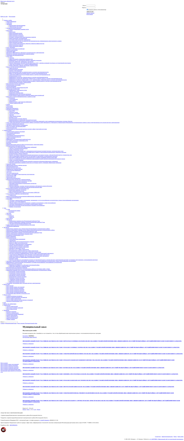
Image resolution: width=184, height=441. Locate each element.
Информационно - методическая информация (20, 101)
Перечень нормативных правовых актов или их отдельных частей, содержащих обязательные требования (35, 162)
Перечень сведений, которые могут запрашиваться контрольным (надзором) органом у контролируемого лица (36, 151)
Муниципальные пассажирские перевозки (16, 267)
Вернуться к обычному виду (8, 1)
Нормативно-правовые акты (16, 92)
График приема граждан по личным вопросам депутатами (20, 224)
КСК (4, 302)
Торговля (11, 114)
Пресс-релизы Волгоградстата (16, 191)
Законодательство (13, 68)
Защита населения (10, 138)
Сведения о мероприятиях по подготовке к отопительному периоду (26, 204)
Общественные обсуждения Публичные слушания (21, 241)
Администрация (7, 130)
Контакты (8, 143)
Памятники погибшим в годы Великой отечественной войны (24, 265)
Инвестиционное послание (16, 42)
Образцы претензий (14, 91)
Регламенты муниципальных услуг (15, 235)
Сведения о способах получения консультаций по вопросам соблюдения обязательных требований (33, 161)
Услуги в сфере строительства (13, 298)
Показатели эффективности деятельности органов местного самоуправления (25, 52)
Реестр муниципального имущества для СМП (20, 180)
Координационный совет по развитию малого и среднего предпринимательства (29, 72)
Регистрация (90, 14)
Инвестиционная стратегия (16, 34)
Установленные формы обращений (14, 314)
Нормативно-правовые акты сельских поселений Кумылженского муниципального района (28, 270)
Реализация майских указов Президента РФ (17, 87)
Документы (9, 219)
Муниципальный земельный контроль (15, 145)
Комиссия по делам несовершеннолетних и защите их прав (20, 96)
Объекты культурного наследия (14, 263)
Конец (38, 409)
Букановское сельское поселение (17, 272)
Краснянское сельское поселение (17, 275)
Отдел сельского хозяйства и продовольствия (17, 193)
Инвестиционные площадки (16, 44)
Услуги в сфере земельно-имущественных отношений (19, 300)
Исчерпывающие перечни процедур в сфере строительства (23, 250)
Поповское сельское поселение (16, 278)
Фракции (11, 215)
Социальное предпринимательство (15, 55)
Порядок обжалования (11, 315)
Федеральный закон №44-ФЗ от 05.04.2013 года (18, 293)
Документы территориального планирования (20, 244)
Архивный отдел (10, 134)
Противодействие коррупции (13, 167)
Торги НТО (12, 111)
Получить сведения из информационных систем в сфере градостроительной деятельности (31, 253)
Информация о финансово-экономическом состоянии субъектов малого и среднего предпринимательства (35, 81)
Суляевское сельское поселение (17, 280)
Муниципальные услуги (15, 76)
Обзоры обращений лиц (12, 316)
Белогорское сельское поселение (17, 271)
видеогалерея (9, 107)
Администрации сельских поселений (15, 131)
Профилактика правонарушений (14, 169)
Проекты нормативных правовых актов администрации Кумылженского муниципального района (30, 230)
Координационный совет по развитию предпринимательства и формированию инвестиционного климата (35, 41)
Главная (2, 323)
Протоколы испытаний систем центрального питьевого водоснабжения (26, 205)
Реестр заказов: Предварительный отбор (16, 292)
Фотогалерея (9, 105)
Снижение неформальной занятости (15, 123)
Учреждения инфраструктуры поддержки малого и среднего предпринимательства (29, 74)
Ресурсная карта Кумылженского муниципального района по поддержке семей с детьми (28, 268)
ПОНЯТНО (31, 335)
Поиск (175, 436)
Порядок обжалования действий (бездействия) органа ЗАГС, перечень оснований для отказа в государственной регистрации (40, 63)
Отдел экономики (10, 47)
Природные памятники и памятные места (19, 266)
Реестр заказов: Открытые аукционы (15, 289)
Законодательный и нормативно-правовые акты (21, 59)
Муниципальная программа (16, 69)
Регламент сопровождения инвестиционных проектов (22, 37)
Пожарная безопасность (12, 166)
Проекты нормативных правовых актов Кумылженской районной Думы (27, 222)
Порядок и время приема (12, 313)
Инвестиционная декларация (16, 35)
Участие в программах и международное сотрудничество (20, 174)
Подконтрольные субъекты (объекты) (18, 153)
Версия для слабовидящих (9, 303)
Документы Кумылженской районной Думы (20, 223)
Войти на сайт (4, 16)
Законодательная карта (11, 318)
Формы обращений (11, 236)
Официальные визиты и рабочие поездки (16, 165)
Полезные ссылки (13, 112)
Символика (9, 22)
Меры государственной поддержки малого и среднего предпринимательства (28, 73)
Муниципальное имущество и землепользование (18, 179)
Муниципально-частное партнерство (15, 83)
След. (35, 409)
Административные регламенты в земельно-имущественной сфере (25, 187)
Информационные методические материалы (20, 94)
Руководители (6, 305)
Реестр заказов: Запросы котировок (15, 288)
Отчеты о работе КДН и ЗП (16, 103)
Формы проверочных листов (16, 149)
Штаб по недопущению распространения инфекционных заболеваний (23, 196)
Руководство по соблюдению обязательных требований (22, 147)
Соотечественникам (11, 86)
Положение (12, 98)
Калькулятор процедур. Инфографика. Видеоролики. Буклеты (24, 257)
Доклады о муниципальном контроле (18, 148)
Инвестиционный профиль (16, 46)
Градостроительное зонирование (17, 239)
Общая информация (11, 21)
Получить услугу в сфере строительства (19, 249)
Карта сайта (180, 436)
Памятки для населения (15, 206)
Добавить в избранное (28, 343)
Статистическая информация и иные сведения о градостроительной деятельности (29, 254)
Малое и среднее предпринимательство (16, 66)
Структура (9, 171)
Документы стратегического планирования (17, 125)
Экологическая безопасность (13, 178)
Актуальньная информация (13, 133)
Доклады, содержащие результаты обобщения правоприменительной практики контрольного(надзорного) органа (37, 158)
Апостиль (11, 57)
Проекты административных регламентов (16, 297)
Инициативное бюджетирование (17, 25)
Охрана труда (12, 195)
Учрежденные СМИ (11, 175)
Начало (24, 409)
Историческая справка (14, 210)
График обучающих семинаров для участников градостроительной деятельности (29, 256)
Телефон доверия (10, 319)
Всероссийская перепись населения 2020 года (17, 188)
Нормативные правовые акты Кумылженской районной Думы (24, 221)
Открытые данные (10, 164)
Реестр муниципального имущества (18, 182)
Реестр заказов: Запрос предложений (15, 287)
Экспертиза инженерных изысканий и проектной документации (25, 252)
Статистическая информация (13, 170)
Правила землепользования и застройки (19, 245)
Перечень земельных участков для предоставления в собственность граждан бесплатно (30, 186)
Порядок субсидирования (15, 70)
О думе (8, 209)
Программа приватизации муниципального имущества (22, 183)
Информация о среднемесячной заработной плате (18, 139)
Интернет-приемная (11, 311)
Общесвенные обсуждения (15, 26)
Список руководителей (12, 306)
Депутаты (8, 213)
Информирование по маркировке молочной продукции (23, 120)
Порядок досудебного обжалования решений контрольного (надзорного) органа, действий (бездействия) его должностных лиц (40, 155)
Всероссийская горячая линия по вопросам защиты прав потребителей (26, 95)
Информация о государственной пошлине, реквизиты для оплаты (25, 60)
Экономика (9, 24)
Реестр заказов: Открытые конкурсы (15, 291)
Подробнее (25, 335)
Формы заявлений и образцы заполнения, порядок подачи (23, 65)
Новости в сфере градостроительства (18, 243)
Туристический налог (11, 127)
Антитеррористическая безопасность (15, 135)
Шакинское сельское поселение (17, 281)
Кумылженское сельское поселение (17, 276)
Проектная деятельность (12, 108)
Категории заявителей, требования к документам (21, 61)
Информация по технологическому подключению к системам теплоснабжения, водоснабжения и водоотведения (34, 262)
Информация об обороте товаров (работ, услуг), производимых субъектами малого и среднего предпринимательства (38, 79)
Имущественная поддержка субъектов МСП (20, 82)
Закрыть (3, 2)
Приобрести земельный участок (17, 248)
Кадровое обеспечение (11, 142)
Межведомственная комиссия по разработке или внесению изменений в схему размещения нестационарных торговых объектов (40, 121)
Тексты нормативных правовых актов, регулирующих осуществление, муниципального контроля (33, 156)
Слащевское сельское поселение (17, 279)
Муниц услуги (7, 294)
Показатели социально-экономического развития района (20, 54)
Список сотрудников (14, 113)
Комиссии (11, 217)
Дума (4, 208)
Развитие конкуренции (12, 50)
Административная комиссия (13, 136)
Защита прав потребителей (13, 88)
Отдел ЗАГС (9, 56)
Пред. (28, 409)
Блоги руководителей (11, 309)
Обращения (6, 310)
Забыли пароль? (90, 13)
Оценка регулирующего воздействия (15, 48)
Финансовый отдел (11, 177)
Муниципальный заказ (11, 323)
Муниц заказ (6, 284)
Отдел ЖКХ (9, 199)
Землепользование (13, 184)
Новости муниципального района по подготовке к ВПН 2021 (24, 192)
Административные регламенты (14, 296)
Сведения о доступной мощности (17, 201)
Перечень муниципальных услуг (14, 301)
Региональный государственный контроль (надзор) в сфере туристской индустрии (26, 129)
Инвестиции (9, 30)
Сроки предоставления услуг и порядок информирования (23, 64)
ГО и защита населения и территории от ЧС (17, 140)
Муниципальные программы (13, 85)
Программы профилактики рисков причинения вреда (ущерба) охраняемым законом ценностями (33, 157)
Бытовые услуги (13, 117)
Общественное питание (15, 116)
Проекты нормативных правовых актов (19, 29)
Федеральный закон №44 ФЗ (30, 337)
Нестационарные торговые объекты (18, 118)
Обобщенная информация (12, 226)
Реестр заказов (9, 285)
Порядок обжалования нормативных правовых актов (19, 234)
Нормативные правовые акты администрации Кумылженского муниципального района (28, 228)
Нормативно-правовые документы (17, 190)
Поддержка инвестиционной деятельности (19, 39)
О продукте (158, 436)
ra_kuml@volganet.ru (44, 420)
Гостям (8, 104)
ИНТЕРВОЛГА (13, 425)
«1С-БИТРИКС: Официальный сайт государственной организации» (166, 439)
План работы (12, 100)
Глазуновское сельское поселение (17, 274)
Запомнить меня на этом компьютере (97, 9)
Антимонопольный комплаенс (13, 28)
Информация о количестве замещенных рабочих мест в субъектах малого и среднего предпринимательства (35, 78)
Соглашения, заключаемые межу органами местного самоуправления (23, 283)
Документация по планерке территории (19, 246)
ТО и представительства (12, 173)
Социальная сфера (10, 51)
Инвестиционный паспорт (15, 33)
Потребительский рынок (12, 109)
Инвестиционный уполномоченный (18, 38)
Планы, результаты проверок (16, 160)
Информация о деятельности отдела (18, 90)
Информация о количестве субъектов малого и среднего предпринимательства (28, 77)
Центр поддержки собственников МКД (16, 126)
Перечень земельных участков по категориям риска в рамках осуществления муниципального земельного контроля (37, 152)
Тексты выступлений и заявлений (14, 307)
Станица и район (7, 20)
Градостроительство (11, 237)
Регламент (11, 212)
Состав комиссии (13, 99)
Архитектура (12, 240)
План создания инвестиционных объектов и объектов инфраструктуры (26, 43)
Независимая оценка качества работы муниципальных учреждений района (24, 144)
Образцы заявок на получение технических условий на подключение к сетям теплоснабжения (32, 202)
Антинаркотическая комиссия (13, 197)
